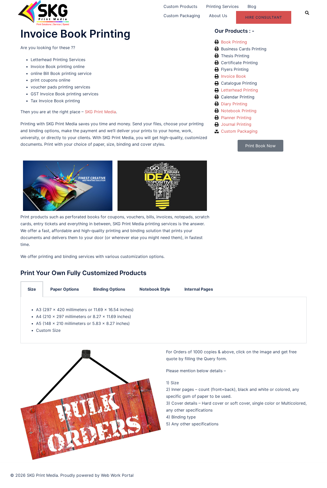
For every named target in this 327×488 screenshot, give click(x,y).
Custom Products (180, 6)
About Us (218, 15)
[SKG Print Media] (43, 12)
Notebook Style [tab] (154, 289)
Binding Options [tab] (109, 289)
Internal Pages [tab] (198, 289)
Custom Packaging (182, 15)
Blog (252, 6)
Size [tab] (32, 289)
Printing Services (222, 6)
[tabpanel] (163, 320)
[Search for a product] (307, 13)
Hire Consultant (263, 17)
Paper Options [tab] (64, 289)
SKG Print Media (100, 111)
